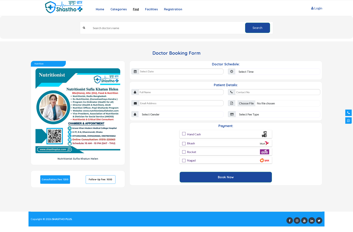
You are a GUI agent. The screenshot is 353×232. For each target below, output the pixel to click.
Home (100, 9)
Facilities (151, 9)
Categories (118, 9)
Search (258, 28)
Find (136, 9)
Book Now (226, 177)
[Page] (289, 220)
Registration (173, 9)
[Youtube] (304, 220)
